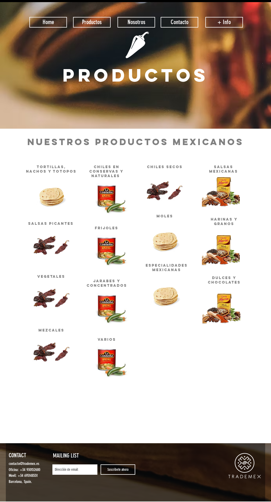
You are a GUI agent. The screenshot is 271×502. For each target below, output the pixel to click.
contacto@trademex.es (24, 463)
